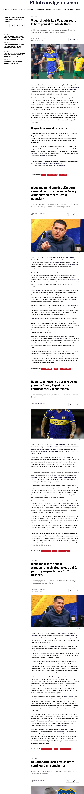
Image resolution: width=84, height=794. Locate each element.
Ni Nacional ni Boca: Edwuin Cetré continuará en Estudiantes (13, 62)
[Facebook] (7, 25)
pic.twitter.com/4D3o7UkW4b (52, 163)
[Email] (22, 25)
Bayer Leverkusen (46, 551)
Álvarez (48, 662)
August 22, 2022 (60, 166)
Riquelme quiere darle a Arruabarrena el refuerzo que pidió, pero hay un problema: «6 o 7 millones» (14, 54)
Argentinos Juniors (67, 258)
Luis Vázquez (70, 85)
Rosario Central (74, 280)
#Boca (41, 163)
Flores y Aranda (70, 516)
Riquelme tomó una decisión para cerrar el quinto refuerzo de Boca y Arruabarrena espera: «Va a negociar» (14, 37)
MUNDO (49, 9)
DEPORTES (57, 9)
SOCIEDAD (40, 9)
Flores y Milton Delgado (72, 505)
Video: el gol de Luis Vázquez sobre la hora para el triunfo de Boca (14, 19)
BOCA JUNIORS (7, 34)
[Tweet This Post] (70, 39)
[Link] (74, 39)
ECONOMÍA (31, 9)
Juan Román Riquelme (71, 264)
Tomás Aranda (35, 501)
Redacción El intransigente (39, 39)
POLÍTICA (22, 9)
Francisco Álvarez (36, 636)
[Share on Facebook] (67, 39)
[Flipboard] (17, 25)
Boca (32, 85)
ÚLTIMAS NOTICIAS (9, 9)
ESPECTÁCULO (69, 9)
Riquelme (55, 451)
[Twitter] (12, 25)
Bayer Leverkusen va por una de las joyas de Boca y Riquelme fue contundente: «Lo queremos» (14, 46)
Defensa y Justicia (46, 85)
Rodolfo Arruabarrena (55, 262)
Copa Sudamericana (58, 338)
